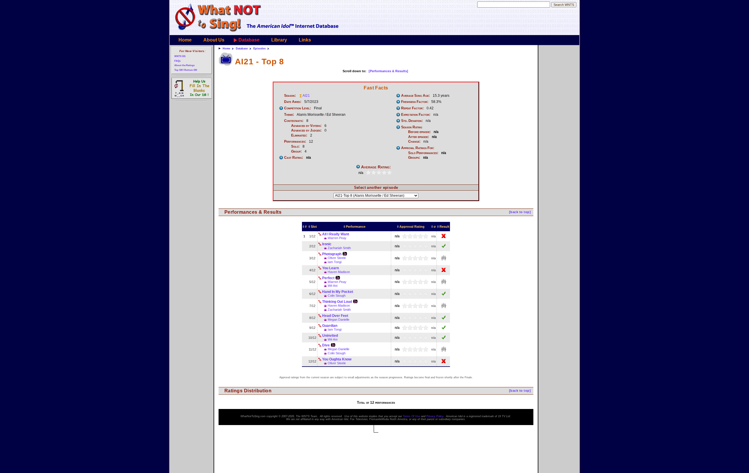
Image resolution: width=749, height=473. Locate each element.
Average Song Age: (415, 96)
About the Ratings (184, 65)
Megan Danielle (338, 319)
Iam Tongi (334, 262)
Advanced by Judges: (306, 130)
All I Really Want (335, 234)
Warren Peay (337, 238)
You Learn (330, 268)
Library (279, 39)
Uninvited (330, 336)
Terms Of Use (411, 416)
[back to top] (520, 212)
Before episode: (419, 132)
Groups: (414, 158)
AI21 (306, 96)
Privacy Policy (434, 416)
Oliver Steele (337, 258)
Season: (290, 96)
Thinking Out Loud (337, 302)
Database (249, 39)
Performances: (295, 141)
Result (444, 226)
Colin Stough (337, 295)
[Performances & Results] (388, 71)
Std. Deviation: (412, 121)
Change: (414, 141)
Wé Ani (332, 285)
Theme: (289, 115)
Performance (355, 226)
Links (305, 39)
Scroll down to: (354, 71)
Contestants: (293, 121)
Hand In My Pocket (337, 292)
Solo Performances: (423, 153)
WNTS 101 (179, 56)
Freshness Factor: (414, 102)
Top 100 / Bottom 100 (185, 70)
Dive (326, 345)
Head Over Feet (335, 316)
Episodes (259, 48)
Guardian (329, 326)
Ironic (326, 244)
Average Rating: (376, 167)
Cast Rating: (293, 158)
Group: (296, 151)
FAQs (177, 61)
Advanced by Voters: (306, 126)
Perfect (328, 278)
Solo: (295, 146)
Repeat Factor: (412, 108)
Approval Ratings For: (417, 148)
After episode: (418, 137)
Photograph (331, 254)
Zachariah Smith (339, 248)
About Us (213, 39)
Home (185, 39)
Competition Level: (297, 108)
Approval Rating (412, 226)
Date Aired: (292, 102)
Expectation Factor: (415, 115)
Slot (314, 226)
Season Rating (411, 127)
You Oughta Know (336, 359)
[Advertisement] (558, 136)
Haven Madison (339, 272)
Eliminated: (299, 135)
